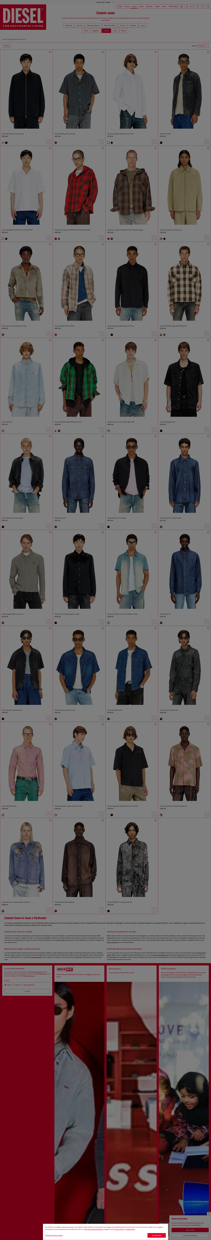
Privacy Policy (119, 1229)
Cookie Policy (130, 1229)
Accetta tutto (156, 1235)
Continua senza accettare (54, 1235)
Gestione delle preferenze (94, 1229)
